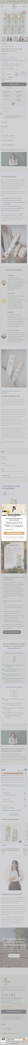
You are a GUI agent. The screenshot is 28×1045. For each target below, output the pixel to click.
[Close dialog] (25, 505)
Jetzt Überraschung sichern (14, 533)
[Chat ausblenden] (26, 1038)
